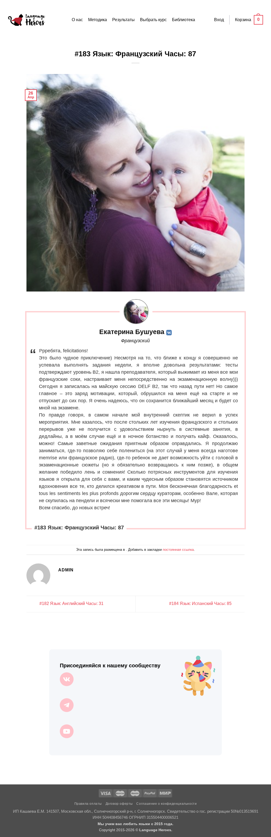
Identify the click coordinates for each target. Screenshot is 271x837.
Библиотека (183, 19)
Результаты (123, 19)
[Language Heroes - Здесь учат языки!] (26, 20)
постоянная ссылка (178, 550)
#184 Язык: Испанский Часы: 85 (201, 604)
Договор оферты (119, 804)
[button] (219, 20)
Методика (97, 19)
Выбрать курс (153, 19)
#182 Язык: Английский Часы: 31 (70, 604)
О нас (77, 19)
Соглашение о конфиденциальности (166, 804)
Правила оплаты (88, 804)
